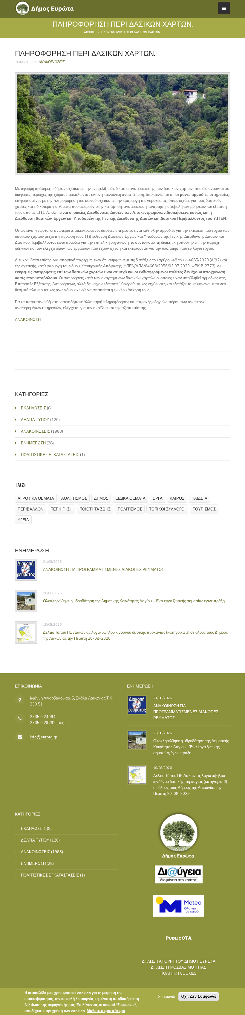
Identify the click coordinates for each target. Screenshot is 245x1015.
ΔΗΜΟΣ (101, 498)
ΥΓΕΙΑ (23, 519)
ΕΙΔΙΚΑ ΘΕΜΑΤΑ (130, 498)
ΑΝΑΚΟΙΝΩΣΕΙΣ (52, 62)
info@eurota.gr (43, 736)
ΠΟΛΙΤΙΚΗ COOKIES (178, 973)
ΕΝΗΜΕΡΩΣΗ (33, 443)
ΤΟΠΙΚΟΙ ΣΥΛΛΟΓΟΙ (167, 509)
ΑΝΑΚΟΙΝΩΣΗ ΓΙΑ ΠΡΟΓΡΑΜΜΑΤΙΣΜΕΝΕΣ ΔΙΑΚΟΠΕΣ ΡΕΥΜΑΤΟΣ (103, 569)
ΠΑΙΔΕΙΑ (199, 498)
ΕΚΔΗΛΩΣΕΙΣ (33, 408)
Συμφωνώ (166, 996)
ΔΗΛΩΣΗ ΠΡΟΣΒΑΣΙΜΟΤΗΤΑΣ (178, 967)
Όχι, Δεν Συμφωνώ (198, 996)
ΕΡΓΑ (158, 498)
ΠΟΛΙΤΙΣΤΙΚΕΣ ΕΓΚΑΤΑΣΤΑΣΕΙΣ (50, 454)
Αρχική (89, 32)
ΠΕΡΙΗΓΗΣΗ (61, 509)
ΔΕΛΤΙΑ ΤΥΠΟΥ (35, 419)
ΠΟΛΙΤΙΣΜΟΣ (130, 509)
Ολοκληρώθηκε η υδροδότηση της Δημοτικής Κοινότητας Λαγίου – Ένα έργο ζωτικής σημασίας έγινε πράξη (134, 600)
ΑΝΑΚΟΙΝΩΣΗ (28, 319)
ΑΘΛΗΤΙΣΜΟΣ (74, 498)
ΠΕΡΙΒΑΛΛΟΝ (30, 509)
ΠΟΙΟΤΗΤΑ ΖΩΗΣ (95, 509)
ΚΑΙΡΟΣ (177, 498)
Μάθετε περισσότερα (106, 1010)
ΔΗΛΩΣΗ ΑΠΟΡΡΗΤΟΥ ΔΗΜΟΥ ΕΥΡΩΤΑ (178, 961)
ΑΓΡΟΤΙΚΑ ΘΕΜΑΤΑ (36, 498)
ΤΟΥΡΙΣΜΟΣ (204, 509)
